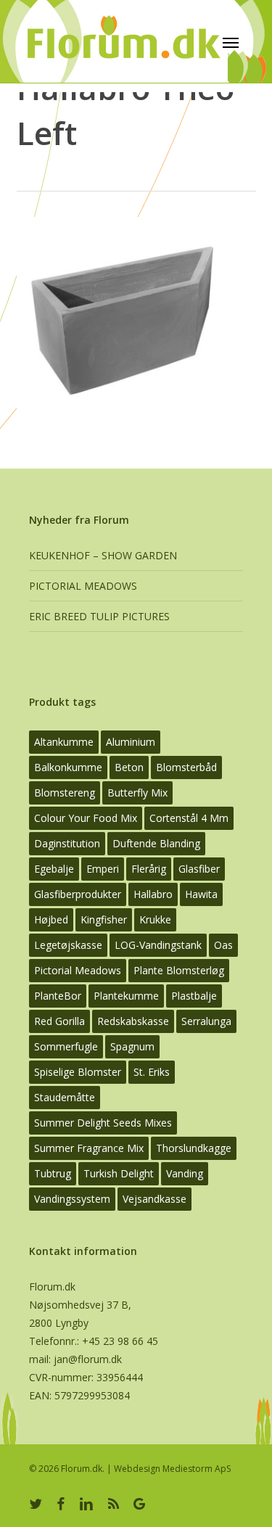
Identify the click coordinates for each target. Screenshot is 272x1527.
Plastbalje (194, 996)
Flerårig (148, 869)
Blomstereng (64, 792)
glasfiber (199, 869)
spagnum (132, 1046)
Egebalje (54, 869)
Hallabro (153, 894)
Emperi (102, 869)
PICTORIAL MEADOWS (83, 586)
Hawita (201, 894)
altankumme (64, 742)
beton (129, 767)
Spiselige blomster (77, 1072)
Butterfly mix (137, 792)
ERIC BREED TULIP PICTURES (99, 616)
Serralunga (206, 1021)
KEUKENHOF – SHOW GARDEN (103, 555)
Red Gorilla (59, 1021)
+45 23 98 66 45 (120, 1341)
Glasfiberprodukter (77, 894)
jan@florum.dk (88, 1359)
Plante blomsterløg (178, 970)
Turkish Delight (118, 1173)
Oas (223, 945)
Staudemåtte (64, 1097)
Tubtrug (52, 1173)
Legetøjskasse (68, 945)
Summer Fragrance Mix (89, 1148)
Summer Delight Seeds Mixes (103, 1122)
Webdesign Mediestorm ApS (172, 1468)
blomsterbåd (186, 767)
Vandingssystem (72, 1199)
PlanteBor (57, 996)
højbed (51, 919)
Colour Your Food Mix (85, 818)
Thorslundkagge (193, 1148)
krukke (155, 919)
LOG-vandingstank (158, 945)
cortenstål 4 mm (188, 818)
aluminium (130, 742)
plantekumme (126, 996)
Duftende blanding (156, 843)
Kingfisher (104, 919)
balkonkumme (68, 767)
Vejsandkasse (154, 1199)
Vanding (184, 1173)
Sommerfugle (66, 1046)
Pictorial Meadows (77, 970)
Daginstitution (67, 843)
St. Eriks (151, 1072)
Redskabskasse (133, 1021)
